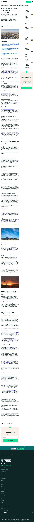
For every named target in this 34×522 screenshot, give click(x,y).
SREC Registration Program (9, 338)
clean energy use (15, 87)
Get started (28, 1)
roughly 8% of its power (9, 70)
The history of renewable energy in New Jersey (10, 43)
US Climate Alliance (11, 123)
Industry (26, 45)
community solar (4, 213)
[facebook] (5, 26)
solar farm (6, 214)
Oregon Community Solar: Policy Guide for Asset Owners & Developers (27, 14)
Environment (27, 67)
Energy (26, 56)
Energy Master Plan (13, 102)
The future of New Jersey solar (7, 55)
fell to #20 (10, 394)
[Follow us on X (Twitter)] (8, 458)
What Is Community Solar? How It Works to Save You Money (27, 51)
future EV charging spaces (9, 350)
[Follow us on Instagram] (1, 458)
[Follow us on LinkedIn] (6, 458)
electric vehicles (11, 347)
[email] (12, 26)
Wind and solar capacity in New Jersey (9, 46)
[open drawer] (32, 1)
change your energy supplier (13, 248)
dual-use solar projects (12, 340)
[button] (17, 512)
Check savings (10, 440)
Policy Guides (27, 20)
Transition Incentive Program (6, 339)
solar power (15, 258)
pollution (2, 60)
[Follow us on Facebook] (4, 458)
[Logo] (4, 2)
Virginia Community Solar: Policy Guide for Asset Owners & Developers (27, 28)
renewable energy (8, 65)
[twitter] (7, 26)
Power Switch (13, 247)
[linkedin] (9, 26)
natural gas (12, 72)
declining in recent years (11, 390)
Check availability (20, 448)
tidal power (10, 360)
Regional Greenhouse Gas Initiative (7, 109)
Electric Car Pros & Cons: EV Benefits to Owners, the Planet (27, 62)
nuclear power (5, 72)
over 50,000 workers (11, 316)
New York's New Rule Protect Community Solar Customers (27, 40)
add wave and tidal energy (6, 362)
